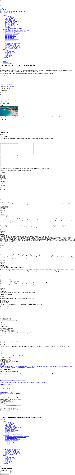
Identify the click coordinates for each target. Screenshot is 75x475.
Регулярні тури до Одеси (9, 37)
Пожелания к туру (3, 409)
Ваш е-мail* (2, 407)
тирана (8, 367)
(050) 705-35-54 (9, 12)
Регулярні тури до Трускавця (10, 40)
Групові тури (5, 15)
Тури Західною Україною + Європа (11, 24)
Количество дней (3, 401)
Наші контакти (5, 57)
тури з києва (22, 367)
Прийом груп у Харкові (9, 18)
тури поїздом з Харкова (29, 367)
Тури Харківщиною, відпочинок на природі (13, 21)
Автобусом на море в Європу (10, 44)
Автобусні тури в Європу (7, 63)
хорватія (71, 366)
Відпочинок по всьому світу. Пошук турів (13, 47)
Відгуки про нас (8, 53)
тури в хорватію (66, 366)
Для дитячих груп (8, 16)
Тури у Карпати (8, 26)
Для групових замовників (9, 51)
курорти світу (20, 366)
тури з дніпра (12, 367)
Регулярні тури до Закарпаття (10, 36)
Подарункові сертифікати (9, 55)
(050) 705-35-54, (10, 11)
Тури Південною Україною (10, 23)
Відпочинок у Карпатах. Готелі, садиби (12, 45)
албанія (35, 366)
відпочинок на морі (13, 366)
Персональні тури (6, 29)
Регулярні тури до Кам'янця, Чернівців (12, 39)
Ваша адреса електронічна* (5, 471)
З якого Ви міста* (3, 470)
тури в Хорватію (10, 88)
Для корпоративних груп (9, 17)
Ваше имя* (2, 403)
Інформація (5, 49)
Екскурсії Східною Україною (10, 22)
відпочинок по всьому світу (28, 366)
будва (1, 367)
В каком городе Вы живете (5, 404)
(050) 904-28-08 (22, 11)
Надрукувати (2, 365)
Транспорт (2, 402)
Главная (4, 61)
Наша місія (7, 50)
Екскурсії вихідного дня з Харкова (11, 34)
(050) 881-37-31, (3, 11)
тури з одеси (17, 367)
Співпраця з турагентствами (10, 52)
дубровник (5, 367)
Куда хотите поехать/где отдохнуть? (7, 399)
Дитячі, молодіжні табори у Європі (11, 48)
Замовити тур (7, 410)
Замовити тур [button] (3, 364)
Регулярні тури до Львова (9, 38)
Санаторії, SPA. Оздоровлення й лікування (13, 46)
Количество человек (4, 408)
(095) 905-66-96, (16, 11)
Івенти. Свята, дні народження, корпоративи (13, 28)
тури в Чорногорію (10, 86)
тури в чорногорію (50, 366)
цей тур (8, 82)
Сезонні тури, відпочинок (7, 41)
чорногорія (44, 366)
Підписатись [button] (2, 419)
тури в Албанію (10, 84)
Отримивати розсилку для (5, 472)
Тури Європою (5, 62)
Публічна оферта (8, 56)
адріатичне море (3, 366)
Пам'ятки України (8, 54)
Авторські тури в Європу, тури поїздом (12, 33)
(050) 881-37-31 (3, 12)
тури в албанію (39, 366)
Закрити (2, 410)
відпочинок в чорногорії (58, 366)
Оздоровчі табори (8, 27)
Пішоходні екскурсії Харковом (10, 20)
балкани (8, 366)
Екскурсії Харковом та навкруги (11, 19)
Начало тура (2, 400)
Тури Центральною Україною (10, 25)
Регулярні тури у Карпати (9, 35)
